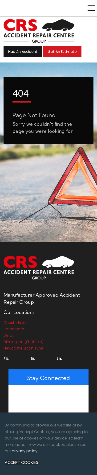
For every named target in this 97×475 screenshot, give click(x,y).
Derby (9, 335)
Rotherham (14, 329)
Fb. (6, 358)
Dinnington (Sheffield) (24, 342)
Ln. (59, 358)
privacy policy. (25, 451)
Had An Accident (22, 51)
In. (33, 358)
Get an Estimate (62, 51)
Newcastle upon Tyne (23, 348)
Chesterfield (15, 322)
